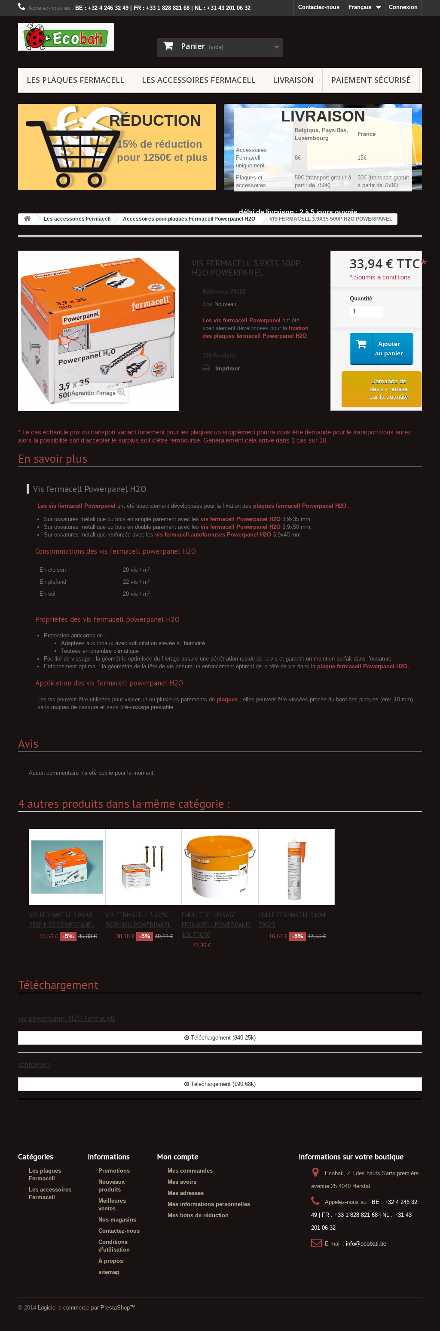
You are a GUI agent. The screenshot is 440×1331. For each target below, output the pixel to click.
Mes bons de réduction (198, 1215)
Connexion (403, 7)
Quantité (361, 298)
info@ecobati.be (366, 1243)
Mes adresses (186, 1193)
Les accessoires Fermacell (198, 80)
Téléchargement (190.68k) (222, 1084)
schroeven (34, 1064)
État (207, 304)
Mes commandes (190, 1170)
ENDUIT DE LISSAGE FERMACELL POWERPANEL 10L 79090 (217, 925)
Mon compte (177, 1156)
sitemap (108, 1272)
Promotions (114, 1170)
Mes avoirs (182, 1182)
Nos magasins (117, 1219)
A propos (110, 1261)
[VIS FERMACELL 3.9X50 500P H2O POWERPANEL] (143, 867)
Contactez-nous (318, 7)
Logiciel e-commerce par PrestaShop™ (86, 1307)
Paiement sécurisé (371, 80)
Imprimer (227, 368)
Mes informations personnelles (209, 1204)
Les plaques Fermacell (75, 80)
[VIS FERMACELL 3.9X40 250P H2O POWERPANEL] (67, 867)
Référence (215, 291)
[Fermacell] (81, 37)
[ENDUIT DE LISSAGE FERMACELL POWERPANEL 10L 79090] (220, 867)
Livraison (293, 80)
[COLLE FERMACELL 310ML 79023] (296, 867)
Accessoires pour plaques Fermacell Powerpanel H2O (189, 219)
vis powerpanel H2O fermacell (66, 1018)
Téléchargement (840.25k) (222, 1037)
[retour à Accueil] (27, 219)
